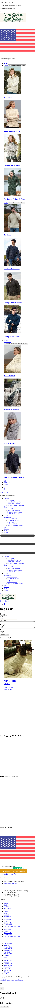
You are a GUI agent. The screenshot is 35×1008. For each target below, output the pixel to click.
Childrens (6, 515)
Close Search (4, 1007)
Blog (5, 530)
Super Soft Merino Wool (13, 131)
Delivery (6, 955)
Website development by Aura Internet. (11, 980)
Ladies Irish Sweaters (12, 165)
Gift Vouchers (8, 943)
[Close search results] (2, 988)
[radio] (15, 691)
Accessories (7, 517)
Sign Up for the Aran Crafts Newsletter (13, 871)
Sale (5, 527)
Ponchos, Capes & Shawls (14, 477)
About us (6, 529)
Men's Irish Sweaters (12, 269)
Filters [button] (4, 997)
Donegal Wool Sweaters (13, 303)
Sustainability (8, 950)
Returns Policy (8, 923)
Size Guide (7, 952)
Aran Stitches (8, 948)
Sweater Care (8, 947)
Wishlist (6, 921)
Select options (8, 689)
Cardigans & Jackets (12, 337)
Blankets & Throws (11, 410)
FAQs (5, 957)
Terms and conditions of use (12, 926)
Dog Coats (10, 522)
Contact (6, 532)
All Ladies (7, 97)
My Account (7, 919)
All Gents (7, 235)
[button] (17, 544)
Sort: (1, 999)
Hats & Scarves (9, 443)
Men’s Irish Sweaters (13, 510)
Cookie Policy (8, 924)
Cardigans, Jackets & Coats (14, 199)
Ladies (6, 498)
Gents (5, 507)
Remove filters (5, 634)
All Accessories (9, 376)
